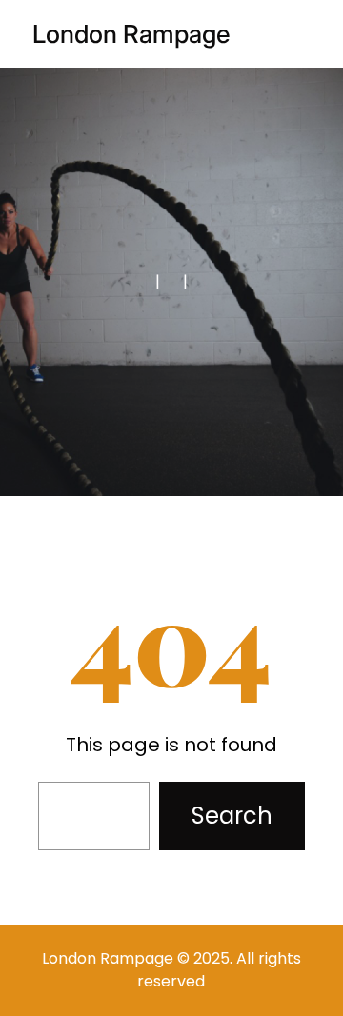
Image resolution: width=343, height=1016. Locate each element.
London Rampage (131, 34)
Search (232, 815)
